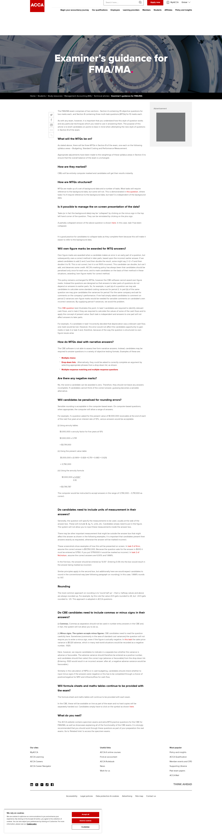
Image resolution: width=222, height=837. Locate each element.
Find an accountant (108, 757)
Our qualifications (100, 10)
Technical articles (101, 96)
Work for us (105, 770)
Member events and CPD (181, 761)
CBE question (68, 308)
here (114, 223)
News (102, 766)
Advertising (127, 796)
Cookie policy (32, 824)
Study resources (55, 96)
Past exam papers (177, 770)
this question (132, 191)
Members (146, 10)
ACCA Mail (174, 775)
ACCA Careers (36, 761)
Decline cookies (85, 821)
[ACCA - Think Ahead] (37, 11)
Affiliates (168, 10)
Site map (139, 796)
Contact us (151, 796)
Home (32, 96)
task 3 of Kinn (134, 546)
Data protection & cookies (107, 796)
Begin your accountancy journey (75, 10)
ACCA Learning (37, 757)
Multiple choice (69, 358)
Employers (115, 10)
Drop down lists (69, 362)
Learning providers (131, 10)
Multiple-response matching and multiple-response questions (90, 369)
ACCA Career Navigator (40, 766)
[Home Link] (182, 784)
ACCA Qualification (178, 757)
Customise (85, 827)
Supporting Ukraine (178, 766)
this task (128, 639)
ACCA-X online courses (110, 752)
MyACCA (34, 752)
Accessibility (71, 796)
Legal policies (86, 796)
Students (157, 10)
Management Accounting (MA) (77, 96)
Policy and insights (183, 10)
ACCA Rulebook (107, 761)
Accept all (85, 814)
